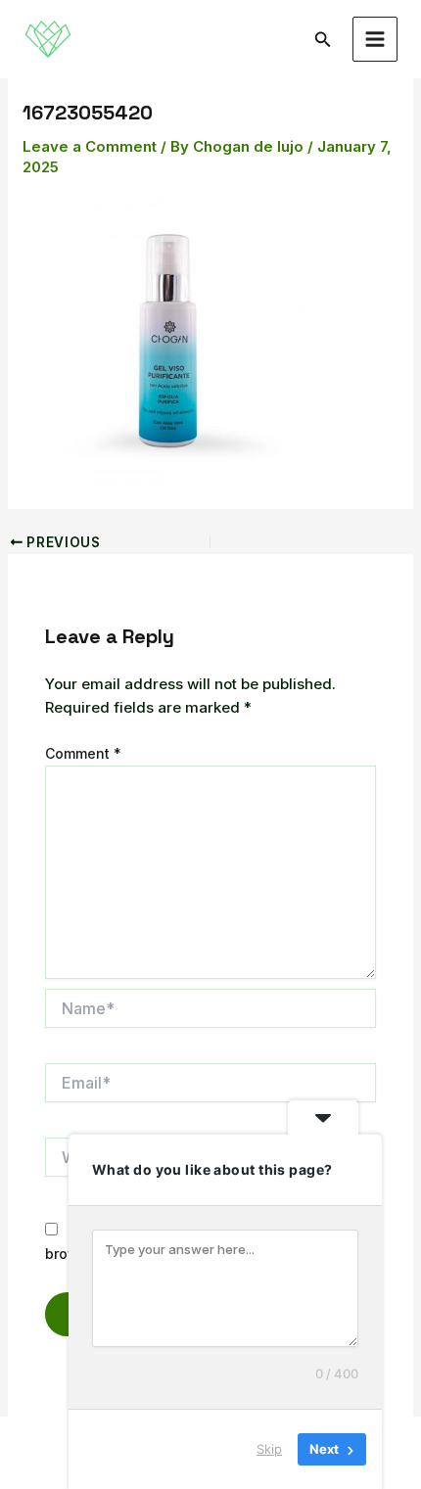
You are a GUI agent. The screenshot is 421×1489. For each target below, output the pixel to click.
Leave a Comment (90, 146)
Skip (269, 1449)
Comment (83, 753)
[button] (323, 39)
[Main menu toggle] (375, 40)
